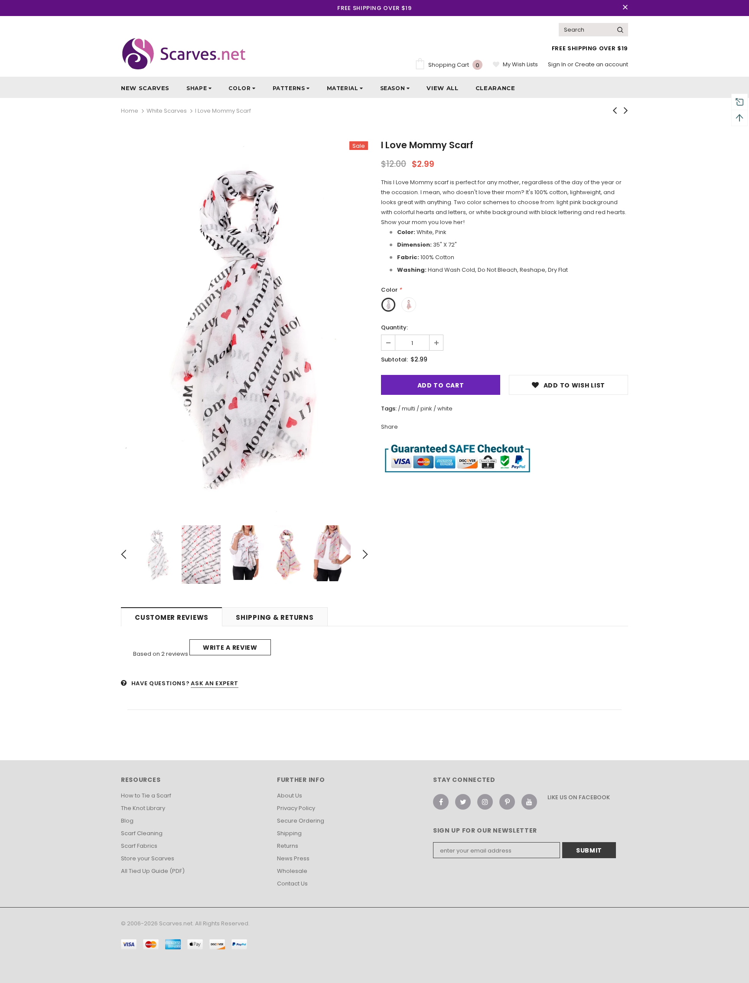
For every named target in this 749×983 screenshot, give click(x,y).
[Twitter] (463, 802)
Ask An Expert (214, 683)
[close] (625, 7)
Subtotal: (394, 359)
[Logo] (184, 54)
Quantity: (394, 327)
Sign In (557, 64)
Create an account (601, 64)
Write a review (230, 647)
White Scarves (167, 111)
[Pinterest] (507, 802)
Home (129, 111)
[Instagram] (485, 802)
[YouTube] (529, 802)
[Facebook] (441, 802)
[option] (244, 326)
